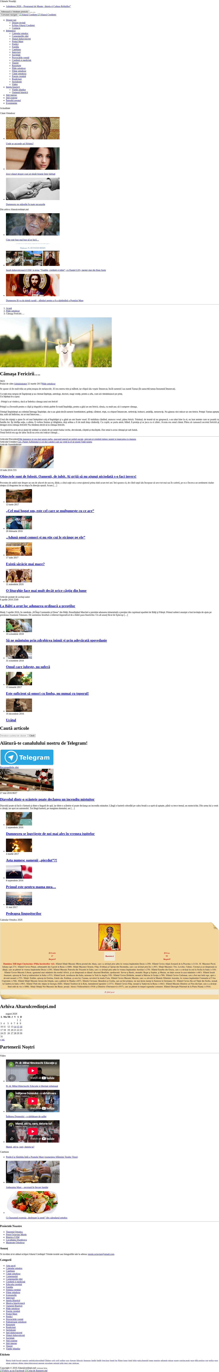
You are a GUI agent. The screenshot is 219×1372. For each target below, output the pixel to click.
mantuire (157, 1360)
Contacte (16, 28)
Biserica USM (12, 1237)
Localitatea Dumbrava (16, 1240)
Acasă (9, 308)
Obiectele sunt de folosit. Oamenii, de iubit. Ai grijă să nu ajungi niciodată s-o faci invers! (68, 476)
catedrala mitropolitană (36, 1360)
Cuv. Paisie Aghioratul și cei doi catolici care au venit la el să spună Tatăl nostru (54, 442)
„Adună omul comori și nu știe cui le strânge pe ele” (45, 537)
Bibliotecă (10, 30)
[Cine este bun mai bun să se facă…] (33, 234)
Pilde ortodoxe (19, 68)
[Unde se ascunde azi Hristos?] (33, 138)
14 (15, 1026)
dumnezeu (87, 1360)
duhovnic (79, 1360)
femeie (112, 1360)
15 (18, 1026)
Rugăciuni (17, 79)
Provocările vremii (20, 57)
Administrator (20, 383)
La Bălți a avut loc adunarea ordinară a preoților (37, 606)
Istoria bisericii (13, 87)
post (206, 1360)
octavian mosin (184, 1360)
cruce (67, 1360)
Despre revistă (18, 22)
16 (21, 1026)
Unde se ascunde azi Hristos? (20, 143)
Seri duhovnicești (14, 1332)
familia (93, 1360)
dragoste (73, 1360)
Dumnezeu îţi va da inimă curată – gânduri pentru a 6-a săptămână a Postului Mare (44, 300)
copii (53, 1360)
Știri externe (11, 97)
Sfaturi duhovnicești (21, 39)
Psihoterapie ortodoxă (16, 1322)
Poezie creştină (19, 76)
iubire (135, 1360)
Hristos (120, 1360)
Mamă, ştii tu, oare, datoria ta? (20, 1147)
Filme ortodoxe (19, 71)
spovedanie (49, 1363)
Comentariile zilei (20, 36)
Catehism (16, 49)
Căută (31, 736)
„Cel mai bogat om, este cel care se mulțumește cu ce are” (50, 511)
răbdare (21, 1363)
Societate (16, 55)
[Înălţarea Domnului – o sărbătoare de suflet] (33, 1111)
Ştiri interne (11, 95)
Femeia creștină (13, 1289)
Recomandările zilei (9, 767)
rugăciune (14, 1363)
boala (14, 1360)
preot (216, 1360)
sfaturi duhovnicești (31, 1363)
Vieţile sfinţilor (19, 89)
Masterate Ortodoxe (15, 1242)
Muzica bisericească (15, 1303)
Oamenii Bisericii (14, 1306)
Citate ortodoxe (19, 73)
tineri (66, 1363)
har (116, 1360)
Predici (15, 44)
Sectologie (17, 81)
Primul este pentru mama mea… (31, 887)
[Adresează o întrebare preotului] (31, 12)
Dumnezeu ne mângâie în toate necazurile (25, 204)
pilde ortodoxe (200, 1360)
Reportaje (16, 65)
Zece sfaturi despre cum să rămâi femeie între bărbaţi (30, 174)
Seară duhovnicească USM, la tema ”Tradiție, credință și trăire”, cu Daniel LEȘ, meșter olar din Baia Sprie (56, 270)
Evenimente (11, 103)
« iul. (2, 1039)
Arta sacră (10, 1265)
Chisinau (48, 1360)
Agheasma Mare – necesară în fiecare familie (27, 1187)
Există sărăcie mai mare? (25, 564)
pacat (192, 1360)
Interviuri (16, 52)
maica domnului (143, 1360)
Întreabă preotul (13, 100)
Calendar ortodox (20, 33)
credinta (62, 1360)
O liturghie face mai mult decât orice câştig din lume (46, 591)
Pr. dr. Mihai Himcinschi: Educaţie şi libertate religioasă (32, 1086)
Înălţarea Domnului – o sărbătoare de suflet (26, 1116)
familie (99, 1360)
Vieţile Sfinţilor (13, 1348)
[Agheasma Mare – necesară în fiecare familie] (33, 1182)
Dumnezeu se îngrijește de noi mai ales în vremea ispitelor (50, 834)
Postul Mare (17, 41)
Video (15, 84)
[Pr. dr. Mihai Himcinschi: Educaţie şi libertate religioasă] (33, 1081)
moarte (176, 1360)
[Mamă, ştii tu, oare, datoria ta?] (33, 1142)
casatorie (25, 1360)
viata (70, 1363)
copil (57, 1360)
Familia (15, 47)
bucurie (18, 1360)
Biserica (8, 1360)
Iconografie (11, 1295)
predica (211, 1360)
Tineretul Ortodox (14, 1232)
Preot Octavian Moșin (16, 1234)
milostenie (164, 1360)
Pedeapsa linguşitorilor (23, 913)
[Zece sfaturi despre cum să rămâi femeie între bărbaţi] (33, 169)
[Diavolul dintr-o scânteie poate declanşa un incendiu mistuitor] (27, 790)
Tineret (15, 63)
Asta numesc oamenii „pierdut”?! (31, 860)
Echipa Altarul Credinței (23, 25)
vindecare (75, 1363)
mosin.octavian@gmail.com (101, 1254)
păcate (8, 1363)
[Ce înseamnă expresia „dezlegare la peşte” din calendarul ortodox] (33, 1212)
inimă (130, 1360)
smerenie (41, 1363)
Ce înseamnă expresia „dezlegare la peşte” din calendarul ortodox (36, 1217)
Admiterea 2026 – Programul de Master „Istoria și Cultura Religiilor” (38, 6)
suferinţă (56, 1363)
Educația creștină (14, 1284)
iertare (125, 1360)
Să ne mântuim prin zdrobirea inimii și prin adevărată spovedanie (56, 640)
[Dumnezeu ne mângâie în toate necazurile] (33, 199)
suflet (62, 1363)
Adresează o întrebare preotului (14, 12)
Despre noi (11, 20)
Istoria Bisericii (13, 1300)
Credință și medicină (21, 60)
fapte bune (105, 1360)
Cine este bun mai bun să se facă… (22, 239)
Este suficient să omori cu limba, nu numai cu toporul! (47, 693)
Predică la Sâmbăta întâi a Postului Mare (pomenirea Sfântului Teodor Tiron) (42, 1157)
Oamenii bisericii (20, 92)
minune (170, 1360)
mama (151, 1360)
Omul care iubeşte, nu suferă (28, 667)
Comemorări (12, 1276)
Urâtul (11, 720)
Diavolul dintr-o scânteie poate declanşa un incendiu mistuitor (47, 799)
